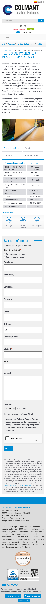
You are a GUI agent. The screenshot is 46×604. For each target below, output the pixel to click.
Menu (8, 37)
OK (41, 20)
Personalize (23, 600)
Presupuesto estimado (16, 254)
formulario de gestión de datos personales (17, 486)
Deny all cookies (33, 596)
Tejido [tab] (28, 148)
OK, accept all (13, 596)
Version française (42, 2)
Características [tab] (11, 148)
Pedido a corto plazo (15, 257)
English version (39, 2)
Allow (30, 29)
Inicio (4, 44)
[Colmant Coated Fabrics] (21, 10)
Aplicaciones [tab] (31, 155)
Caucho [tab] (8, 155)
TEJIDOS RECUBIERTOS (26, 44)
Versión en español (35, 2)
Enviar (8, 448)
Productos (11, 44)
